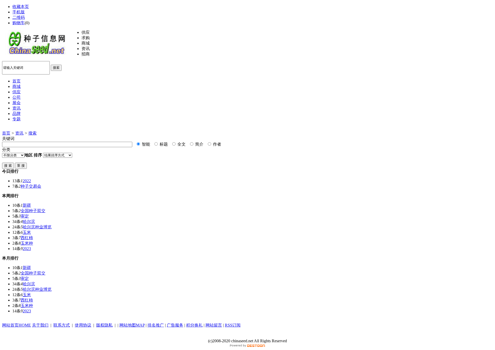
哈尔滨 (29, 221)
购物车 (18, 23)
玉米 (27, 232)
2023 (27, 248)
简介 (198, 144)
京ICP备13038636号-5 (247, 336)
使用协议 (83, 325)
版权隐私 (104, 325)
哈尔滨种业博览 (37, 227)
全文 (181, 144)
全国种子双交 (33, 211)
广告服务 (175, 325)
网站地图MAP (132, 325)
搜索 (56, 68)
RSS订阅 (233, 325)
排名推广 (155, 325)
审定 (25, 216)
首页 (6, 133)
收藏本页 (20, 6)
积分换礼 (194, 325)
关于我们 (40, 325)
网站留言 (213, 325)
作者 (216, 144)
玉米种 (27, 243)
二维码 (18, 17)
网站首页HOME (16, 325)
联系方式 (61, 325)
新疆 (27, 205)
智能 (145, 144)
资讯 (19, 133)
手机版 (18, 12)
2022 (27, 181)
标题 (163, 144)
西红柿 (27, 238)
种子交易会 (31, 186)
